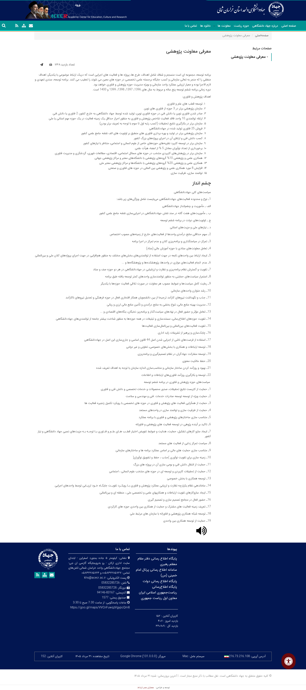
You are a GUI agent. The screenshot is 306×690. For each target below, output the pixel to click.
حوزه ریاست (241, 26)
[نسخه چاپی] (51, 64)
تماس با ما (191, 26)
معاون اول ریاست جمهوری (159, 598)
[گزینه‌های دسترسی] (288, 661)
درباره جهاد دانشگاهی (265, 26)
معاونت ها (224, 26)
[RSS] (17, 26)
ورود (77, 5)
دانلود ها (205, 26)
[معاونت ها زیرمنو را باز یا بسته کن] (214, 26)
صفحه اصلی (288, 26)
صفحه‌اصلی (262, 35)
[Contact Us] (31, 26)
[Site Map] (24, 26)
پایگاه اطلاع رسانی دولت (160, 581)
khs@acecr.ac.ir (95, 577)
